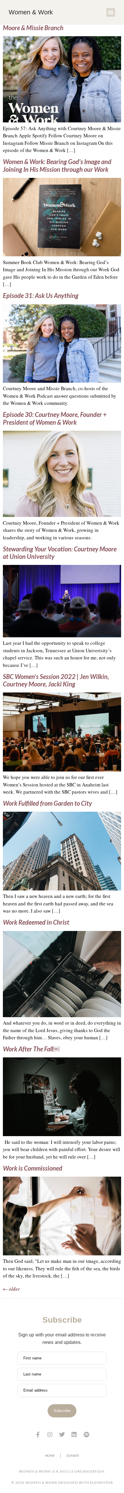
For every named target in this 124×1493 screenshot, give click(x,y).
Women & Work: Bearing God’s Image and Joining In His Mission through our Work (57, 165)
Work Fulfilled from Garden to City (47, 803)
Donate (72, 1455)
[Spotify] (86, 1435)
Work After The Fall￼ (31, 1049)
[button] (110, 12)
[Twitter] (62, 1435)
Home (50, 1455)
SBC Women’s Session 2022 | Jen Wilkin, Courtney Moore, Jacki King (56, 680)
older (11, 1289)
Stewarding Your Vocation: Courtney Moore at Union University (60, 552)
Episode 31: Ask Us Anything (40, 295)
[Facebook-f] (38, 1435)
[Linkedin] (74, 1435)
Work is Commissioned (32, 1168)
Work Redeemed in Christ (36, 922)
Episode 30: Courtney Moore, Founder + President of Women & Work (55, 418)
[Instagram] (50, 1435)
